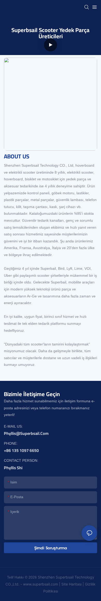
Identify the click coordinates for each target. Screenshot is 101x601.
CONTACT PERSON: (21, 460)
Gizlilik (90, 584)
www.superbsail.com (40, 584)
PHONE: (11, 443)
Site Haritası (71, 584)
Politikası (50, 591)
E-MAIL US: (13, 426)
